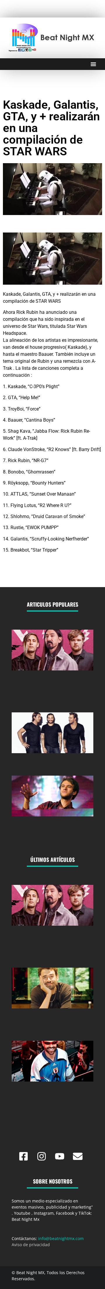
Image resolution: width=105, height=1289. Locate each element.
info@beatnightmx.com (61, 1238)
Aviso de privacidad (31, 1244)
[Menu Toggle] (93, 64)
